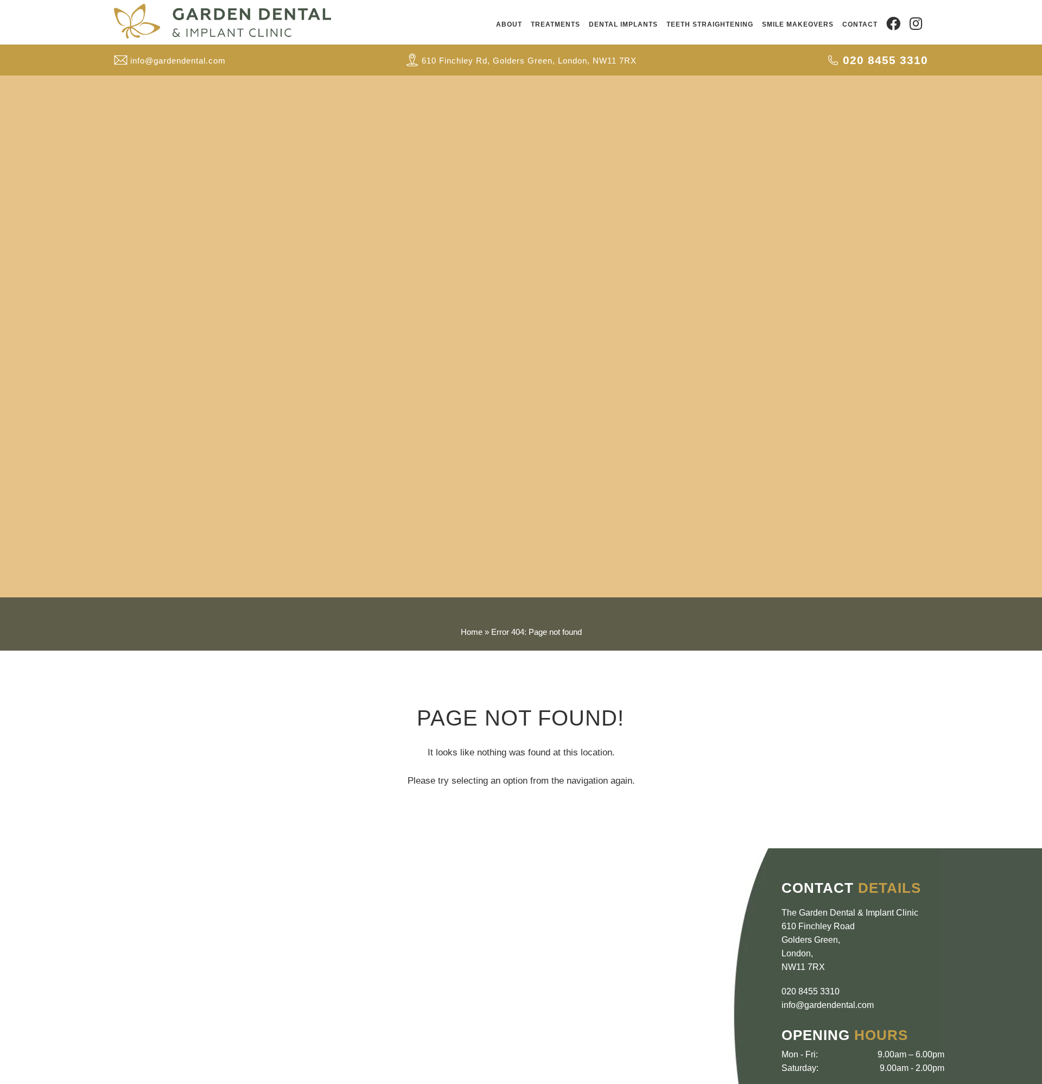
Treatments (555, 24)
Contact (860, 24)
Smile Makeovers (798, 24)
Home (471, 631)
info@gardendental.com (828, 1005)
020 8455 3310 (811, 991)
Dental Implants (623, 24)
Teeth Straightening (709, 24)
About (509, 24)
